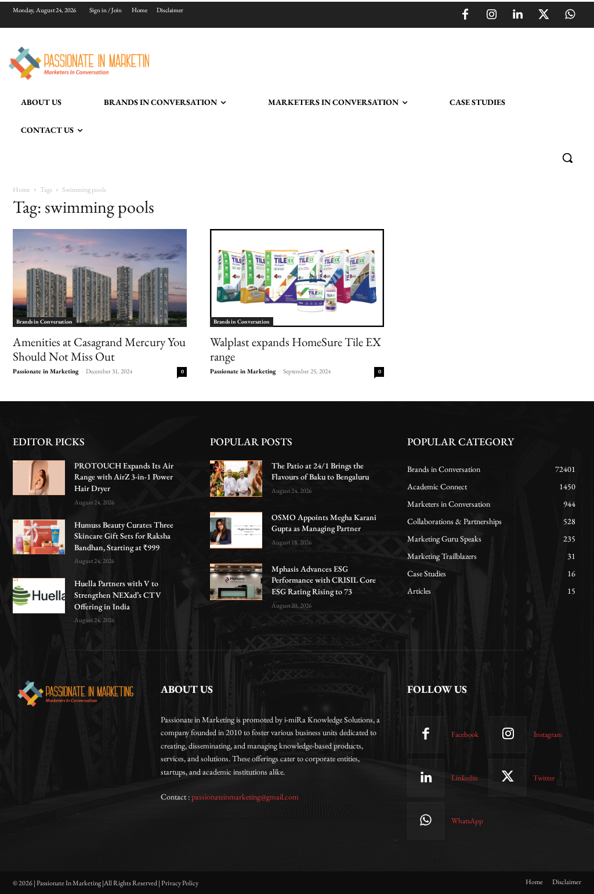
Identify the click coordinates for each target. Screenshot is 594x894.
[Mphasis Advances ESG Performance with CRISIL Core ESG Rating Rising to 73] (236, 582)
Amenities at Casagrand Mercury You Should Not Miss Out (99, 349)
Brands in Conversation (44, 321)
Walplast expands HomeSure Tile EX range (295, 349)
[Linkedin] (517, 15)
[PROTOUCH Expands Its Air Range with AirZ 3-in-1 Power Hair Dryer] (39, 477)
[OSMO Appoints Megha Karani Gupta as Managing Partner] (236, 530)
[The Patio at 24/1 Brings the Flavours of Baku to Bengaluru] (236, 478)
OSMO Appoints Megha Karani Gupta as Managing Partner (323, 523)
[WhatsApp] (569, 15)
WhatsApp (467, 821)
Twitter (544, 778)
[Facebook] (465, 15)
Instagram (548, 734)
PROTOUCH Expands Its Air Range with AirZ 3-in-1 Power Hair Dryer (123, 476)
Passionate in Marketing (46, 371)
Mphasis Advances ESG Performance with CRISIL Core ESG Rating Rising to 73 (323, 580)
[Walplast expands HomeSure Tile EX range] (297, 278)
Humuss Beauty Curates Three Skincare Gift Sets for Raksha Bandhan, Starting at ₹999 (123, 536)
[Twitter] (543, 15)
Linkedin (464, 778)
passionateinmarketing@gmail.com (245, 796)
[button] (567, 158)
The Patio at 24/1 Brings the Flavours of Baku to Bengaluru (320, 471)
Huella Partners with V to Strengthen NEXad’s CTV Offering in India (117, 594)
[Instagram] (491, 15)
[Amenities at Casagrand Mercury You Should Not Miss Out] (100, 278)
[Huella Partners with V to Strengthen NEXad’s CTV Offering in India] (39, 595)
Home (21, 189)
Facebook (465, 734)
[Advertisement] (285, 61)
